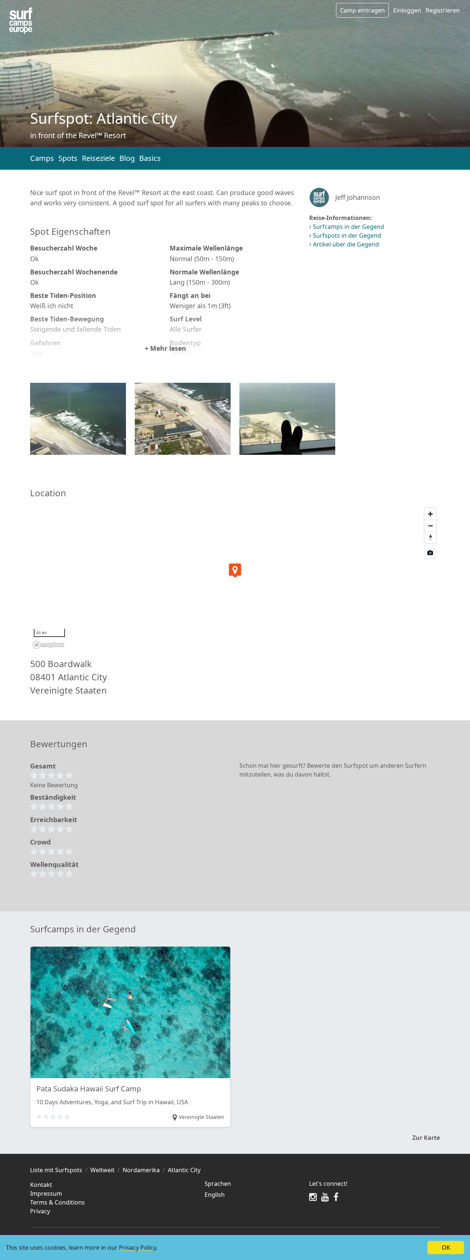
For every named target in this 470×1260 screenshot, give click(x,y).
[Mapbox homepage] (48, 645)
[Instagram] (313, 1196)
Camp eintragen (362, 10)
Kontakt (41, 1185)
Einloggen (407, 10)
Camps (42, 158)
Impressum (46, 1193)
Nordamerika (141, 1170)
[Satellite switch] (430, 552)
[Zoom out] (430, 526)
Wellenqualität (54, 864)
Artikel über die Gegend (346, 244)
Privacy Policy (137, 1247)
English (215, 1195)
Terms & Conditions (57, 1202)
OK (446, 1247)
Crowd (40, 842)
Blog (127, 158)
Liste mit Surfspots (56, 1170)
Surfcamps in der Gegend (348, 227)
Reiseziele (98, 158)
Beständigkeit (53, 797)
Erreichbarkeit (53, 819)
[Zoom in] (430, 514)
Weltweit (102, 1170)
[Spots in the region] (20, 20)
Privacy (40, 1211)
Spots (67, 158)
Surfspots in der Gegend (347, 235)
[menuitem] (252, 1194)
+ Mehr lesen (165, 348)
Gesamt (43, 766)
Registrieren (443, 10)
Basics (150, 158)
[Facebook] (336, 1196)
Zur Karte (426, 1138)
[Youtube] (325, 1196)
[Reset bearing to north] (430, 537)
